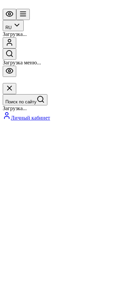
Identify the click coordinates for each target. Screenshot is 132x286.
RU (8, 27)
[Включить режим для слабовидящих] (9, 14)
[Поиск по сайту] (9, 54)
